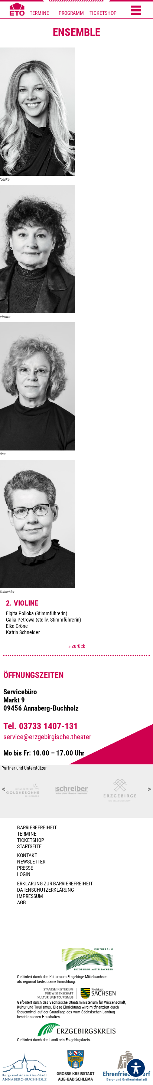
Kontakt (27, 855)
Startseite (29, 846)
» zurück (76, 646)
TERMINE (39, 13)
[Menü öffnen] (135, 10)
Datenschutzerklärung (45, 890)
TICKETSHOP (103, 13)
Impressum (30, 896)
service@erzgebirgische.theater (47, 737)
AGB (21, 902)
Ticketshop (30, 840)
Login (23, 874)
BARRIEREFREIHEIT (37, 828)
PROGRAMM (71, 13)
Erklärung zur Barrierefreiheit (55, 884)
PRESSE (25, 868)
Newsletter (31, 862)
